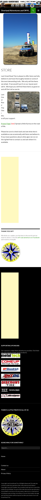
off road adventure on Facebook (28, 237)
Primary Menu (38, 10)
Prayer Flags (5, 124)
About (3, 469)
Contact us (4, 465)
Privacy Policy (6, 473)
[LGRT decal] (10, 252)
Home (3, 456)
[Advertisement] (10, 190)
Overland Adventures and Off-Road (16, 10)
